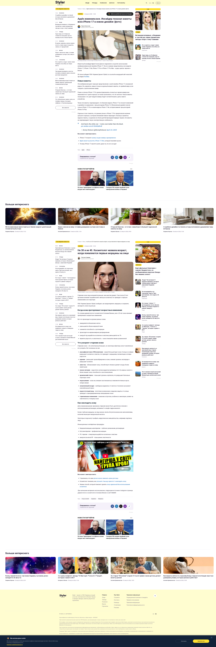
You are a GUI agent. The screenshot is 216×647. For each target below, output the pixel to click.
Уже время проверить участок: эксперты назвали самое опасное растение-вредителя (65, 73)
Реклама (116, 607)
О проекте (117, 597)
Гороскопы (121, 3)
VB (125, 157)
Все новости (65, 107)
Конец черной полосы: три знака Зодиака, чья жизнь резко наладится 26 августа (65, 289)
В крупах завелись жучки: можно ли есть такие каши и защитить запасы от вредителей (65, 45)
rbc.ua (158, 3)
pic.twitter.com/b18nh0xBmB (91, 126)
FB (112, 157)
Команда (116, 602)
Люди (87, 3)
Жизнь (84, 8)
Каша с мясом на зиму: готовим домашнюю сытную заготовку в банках (64, 54)
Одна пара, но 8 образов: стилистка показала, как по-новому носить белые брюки (63, 35)
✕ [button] (211, 637)
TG (116, 157)
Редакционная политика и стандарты (137, 597)
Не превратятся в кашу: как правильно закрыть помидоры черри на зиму (64, 328)
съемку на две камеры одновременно (103, 138)
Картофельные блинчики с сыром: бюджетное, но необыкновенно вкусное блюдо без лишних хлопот (65, 250)
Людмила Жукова (9, 231)
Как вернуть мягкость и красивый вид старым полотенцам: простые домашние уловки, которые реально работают (65, 317)
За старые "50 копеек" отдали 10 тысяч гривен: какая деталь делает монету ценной (65, 307)
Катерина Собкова (62, 580)
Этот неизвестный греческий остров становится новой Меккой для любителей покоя (65, 337)
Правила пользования (133, 600)
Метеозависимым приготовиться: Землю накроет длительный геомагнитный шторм (65, 82)
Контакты (116, 600)
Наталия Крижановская (64, 231)
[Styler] (60, 3)
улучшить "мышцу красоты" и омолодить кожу (111, 481)
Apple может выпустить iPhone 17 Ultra (92, 141)
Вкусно (111, 3)
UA (150, 3)
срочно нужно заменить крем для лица (105, 478)
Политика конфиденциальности (136, 605)
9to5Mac (86, 76)
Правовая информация (133, 602)
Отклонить (184, 641)
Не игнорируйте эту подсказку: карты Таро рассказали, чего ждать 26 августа (64, 270)
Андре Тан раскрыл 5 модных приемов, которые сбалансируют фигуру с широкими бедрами (65, 261)
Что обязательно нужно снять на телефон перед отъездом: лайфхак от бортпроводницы (65, 101)
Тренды (94, 3)
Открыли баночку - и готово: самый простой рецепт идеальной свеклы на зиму (65, 91)
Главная (80, 8)
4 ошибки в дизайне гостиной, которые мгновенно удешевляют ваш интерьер (65, 17)
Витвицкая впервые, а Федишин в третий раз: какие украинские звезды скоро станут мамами (65, 26)
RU (153, 3)
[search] (146, 3)
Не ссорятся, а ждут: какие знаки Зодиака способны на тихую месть (65, 63)
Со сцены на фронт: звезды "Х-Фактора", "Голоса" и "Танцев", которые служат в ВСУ (64, 298)
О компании (117, 605)
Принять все (201, 641)
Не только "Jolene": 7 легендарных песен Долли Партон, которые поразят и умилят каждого (65, 279)
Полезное (103, 3)
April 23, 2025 (112, 130)
